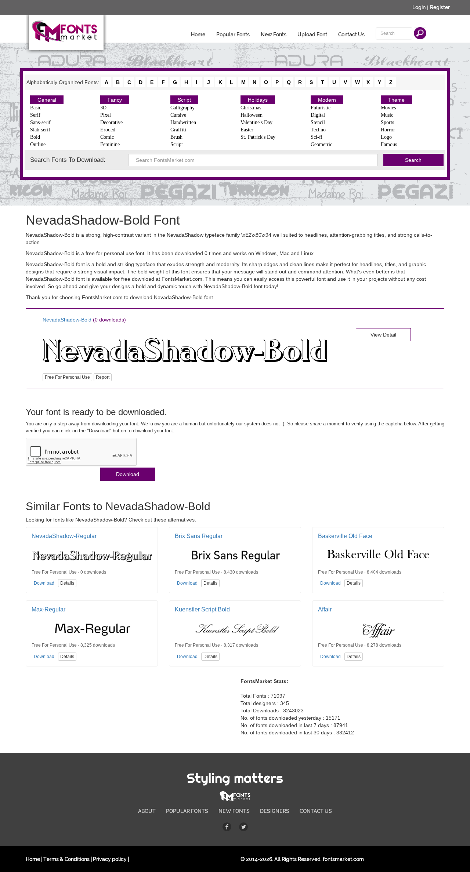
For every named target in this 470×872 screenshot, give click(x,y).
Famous (389, 144)
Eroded (107, 129)
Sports (387, 122)
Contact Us (351, 34)
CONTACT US (316, 811)
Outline (38, 144)
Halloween (252, 115)
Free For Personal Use (67, 377)
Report (102, 377)
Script (184, 100)
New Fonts (273, 34)
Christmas (251, 107)
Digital (318, 115)
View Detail (383, 335)
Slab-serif (40, 129)
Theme (396, 100)
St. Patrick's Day (258, 137)
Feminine (110, 144)
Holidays (258, 100)
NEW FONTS (234, 811)
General (46, 100)
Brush (176, 137)
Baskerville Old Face (345, 536)
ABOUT (147, 811)
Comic (107, 137)
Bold (35, 137)
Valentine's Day (256, 122)
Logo (386, 137)
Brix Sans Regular (199, 536)
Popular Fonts (233, 34)
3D (103, 107)
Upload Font (312, 34)
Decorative (111, 122)
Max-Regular (48, 609)
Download (127, 474)
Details (67, 583)
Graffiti (178, 129)
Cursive (178, 115)
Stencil (318, 122)
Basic (35, 107)
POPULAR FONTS (187, 811)
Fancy (115, 100)
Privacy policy (110, 859)
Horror (388, 129)
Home (198, 34)
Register (440, 7)
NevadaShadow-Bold (67, 320)
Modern (327, 100)
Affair (325, 609)
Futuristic (320, 107)
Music (387, 115)
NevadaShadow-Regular (64, 536)
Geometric (321, 144)
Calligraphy (182, 107)
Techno (318, 129)
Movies (388, 107)
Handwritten (183, 122)
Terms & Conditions (66, 859)
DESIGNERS (274, 811)
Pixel (105, 115)
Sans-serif (40, 122)
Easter (247, 129)
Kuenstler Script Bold (202, 609)
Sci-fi (316, 137)
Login (419, 7)
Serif (35, 115)
